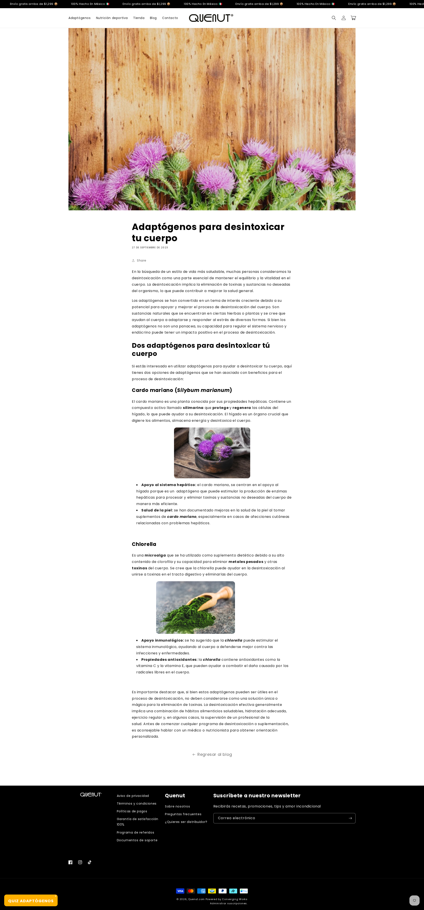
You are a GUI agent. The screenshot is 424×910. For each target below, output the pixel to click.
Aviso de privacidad (133, 796)
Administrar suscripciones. (228, 903)
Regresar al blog (214, 754)
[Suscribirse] (350, 818)
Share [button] (141, 260)
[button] (334, 18)
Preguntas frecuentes (183, 814)
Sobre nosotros (177, 806)
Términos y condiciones (137, 803)
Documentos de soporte (137, 840)
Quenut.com (196, 899)
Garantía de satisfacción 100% (137, 822)
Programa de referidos (135, 832)
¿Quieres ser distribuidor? (186, 822)
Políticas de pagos (132, 811)
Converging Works (234, 899)
